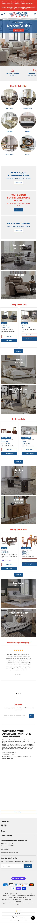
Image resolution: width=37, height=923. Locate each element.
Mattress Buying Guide (20, 897)
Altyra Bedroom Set (27, 446)
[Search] (31, 716)
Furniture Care (5, 895)
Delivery (28, 894)
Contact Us (14, 894)
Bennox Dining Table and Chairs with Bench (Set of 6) (9, 556)
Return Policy (29, 895)
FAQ (10, 897)
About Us (7, 894)
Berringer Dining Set (28, 556)
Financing (21, 894)
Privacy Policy (21, 895)
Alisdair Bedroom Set (7, 446)
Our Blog (18, 901)
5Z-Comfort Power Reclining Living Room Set (8, 331)
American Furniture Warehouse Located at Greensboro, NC (17, 899)
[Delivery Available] (12, 72)
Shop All (18, 351)
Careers (13, 895)
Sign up (27, 866)
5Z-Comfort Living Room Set (29, 330)
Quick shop (9, 336)
